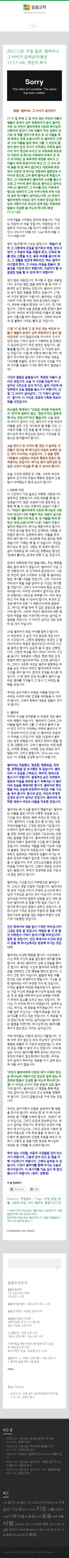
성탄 (45, 1524)
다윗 (12, 1516)
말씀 (31, 1516)
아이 (30, 1202)
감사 (11, 1502)
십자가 (13, 1529)
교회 (55, 1502)
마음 (21, 1516)
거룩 (17, 1502)
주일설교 (26, 1198)
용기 (36, 1530)
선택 (33, 1524)
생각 (27, 1524)
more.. (11, 1369)
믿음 (47, 1516)
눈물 (5, 1516)
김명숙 (59, 1509)
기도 (41, 1508)
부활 (61, 1516)
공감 (53, 1198)
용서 (41, 1529)
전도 (59, 1530)
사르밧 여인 (19, 1202)
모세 (38, 1516)
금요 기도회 (12, 1509)
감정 (46, 1198)
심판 (5, 1529)
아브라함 (23, 1529)
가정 (5, 1502)
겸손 (23, 1502)
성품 (51, 1524)
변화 (55, 1516)
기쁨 (50, 1509)
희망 (33, 1534)
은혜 (47, 1529)
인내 (53, 1529)
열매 (31, 1529)
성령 (38, 1524)
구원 (61, 1502)
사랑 (8, 1523)
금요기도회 (29, 1509)
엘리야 (39, 1202)
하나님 (17, 1535)
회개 (25, 1535)
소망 (57, 1524)
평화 (9, 1535)
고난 (28, 1502)
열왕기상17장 (52, 1202)
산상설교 (20, 1524)
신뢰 (62, 1524)
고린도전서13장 (42, 1502)
